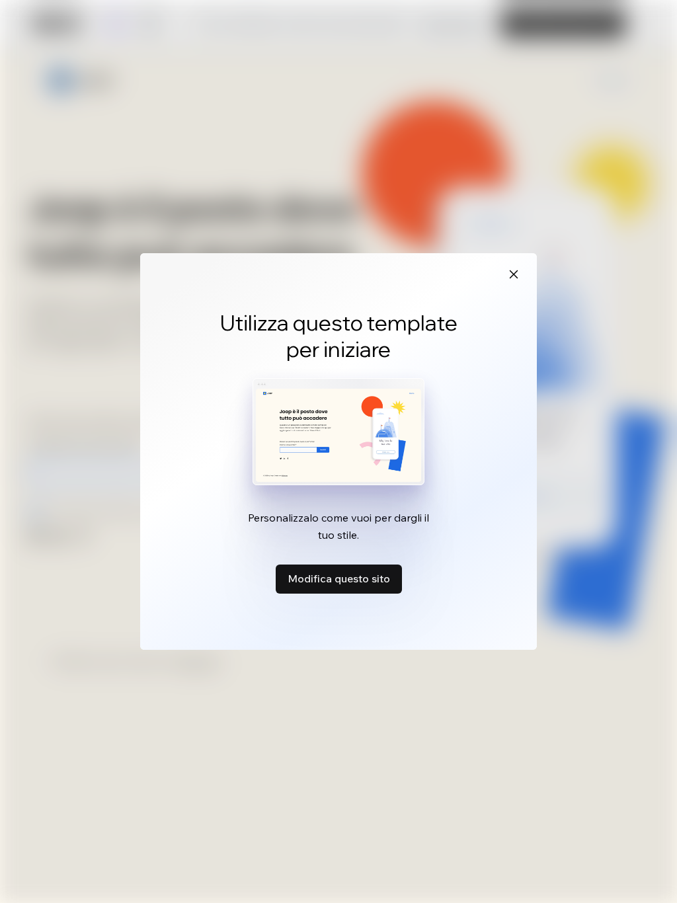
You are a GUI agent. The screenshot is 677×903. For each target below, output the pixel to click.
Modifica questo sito (339, 578)
